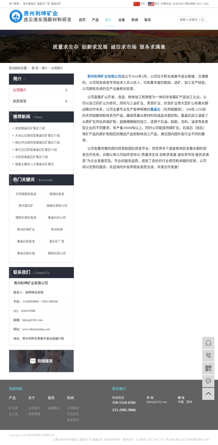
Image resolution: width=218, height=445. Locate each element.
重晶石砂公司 (57, 217)
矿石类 (13, 408)
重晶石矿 (56, 3)
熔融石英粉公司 (56, 205)
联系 (147, 20)
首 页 (35, 68)
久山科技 (141, 439)
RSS (199, 3)
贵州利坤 (57, 229)
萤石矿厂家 (56, 241)
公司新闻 (73, 408)
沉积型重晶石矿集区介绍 (31, 157)
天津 (189, 439)
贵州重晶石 (29, 3)
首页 (82, 20)
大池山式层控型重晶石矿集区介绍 (37, 135)
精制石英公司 (57, 253)
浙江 (183, 439)
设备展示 (54, 408)
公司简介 (19, 90)
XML (206, 3)
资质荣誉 (19, 101)
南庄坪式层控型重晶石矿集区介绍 (37, 142)
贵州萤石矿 (26, 205)
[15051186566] (208, 356)
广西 (166, 439)
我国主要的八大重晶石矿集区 (34, 164)
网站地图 (190, 3)
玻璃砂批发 (56, 194)
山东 (206, 439)
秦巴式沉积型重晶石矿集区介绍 (36, 149)
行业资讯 (73, 414)
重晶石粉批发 (26, 241)
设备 (121, 20)
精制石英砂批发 (26, 217)
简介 (108, 20)
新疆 (195, 439)
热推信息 (166, 3)
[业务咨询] (208, 343)
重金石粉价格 (26, 253)
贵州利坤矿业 (26, 229)
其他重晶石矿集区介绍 (30, 128)
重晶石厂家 (43, 3)
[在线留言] (208, 381)
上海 (154, 439)
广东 (160, 439)
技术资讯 (73, 420)
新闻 (134, 20)
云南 (172, 439)
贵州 (200, 439)
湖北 (177, 439)
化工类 (13, 414)
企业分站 (178, 3)
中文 (142, 3)
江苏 (149, 439)
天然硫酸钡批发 (26, 194)
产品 (95, 20)
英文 (156, 3)
